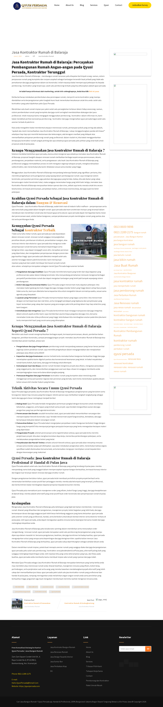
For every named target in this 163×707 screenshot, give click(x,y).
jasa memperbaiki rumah (125, 285)
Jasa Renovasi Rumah (59, 652)
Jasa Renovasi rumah (126, 303)
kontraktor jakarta (132, 327)
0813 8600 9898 (19, 587)
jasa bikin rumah (48, 587)
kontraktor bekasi (118, 324)
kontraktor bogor (128, 324)
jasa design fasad (118, 270)
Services (93, 5)
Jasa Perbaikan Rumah (125, 295)
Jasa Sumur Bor (56, 661)
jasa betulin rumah (122, 254)
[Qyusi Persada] (30, 5)
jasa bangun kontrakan (123, 240)
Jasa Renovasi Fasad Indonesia (121, 299)
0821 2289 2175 (33, 587)
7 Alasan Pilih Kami (94, 666)
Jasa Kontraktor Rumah (46, 56)
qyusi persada (56, 591)
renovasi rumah (135, 367)
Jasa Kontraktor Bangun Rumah (122, 277)
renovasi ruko (120, 367)
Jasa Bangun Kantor (134, 236)
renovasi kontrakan (123, 363)
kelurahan (118, 311)
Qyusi (106, 5)
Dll (51, 671)
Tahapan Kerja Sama (94, 671)
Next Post (79, 601)
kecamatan (136, 307)
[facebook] (121, 664)
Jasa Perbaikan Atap (58, 666)
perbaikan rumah (121, 348)
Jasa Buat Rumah (63, 587)
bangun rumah (140, 232)
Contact (118, 5)
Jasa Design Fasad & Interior (61, 657)
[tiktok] (126, 661)
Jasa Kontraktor (127, 270)
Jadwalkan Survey (140, 5)
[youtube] (136, 664)
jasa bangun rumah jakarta (139, 248)
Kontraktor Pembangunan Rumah (128, 333)
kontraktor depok (138, 324)
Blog (82, 5)
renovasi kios (134, 359)
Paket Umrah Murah (94, 685)
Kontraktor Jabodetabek (120, 327)
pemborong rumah (122, 344)
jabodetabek (119, 236)
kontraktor (126, 311)
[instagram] (131, 664)
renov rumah (120, 371)
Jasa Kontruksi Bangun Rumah (62, 647)
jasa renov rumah (122, 307)
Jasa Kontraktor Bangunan (125, 273)
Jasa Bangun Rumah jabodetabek (122, 248)
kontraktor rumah (40, 591)
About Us (70, 5)
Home (56, 5)
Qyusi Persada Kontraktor (120, 359)
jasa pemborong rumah (22, 591)
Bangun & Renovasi (52, 202)
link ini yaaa (94, 91)
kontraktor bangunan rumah (129, 315)
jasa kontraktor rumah (81, 587)
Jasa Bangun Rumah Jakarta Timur (123, 251)
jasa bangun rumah (124, 244)
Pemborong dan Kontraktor (97, 680)
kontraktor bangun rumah (128, 319)
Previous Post (37, 601)
